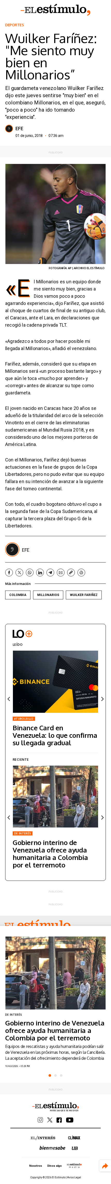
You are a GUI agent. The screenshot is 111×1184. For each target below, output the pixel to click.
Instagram (40, 1120)
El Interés (43, 1138)
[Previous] (9, 698)
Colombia (17, 595)
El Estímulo (55, 10)
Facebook (9, 572)
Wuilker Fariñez (84, 595)
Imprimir (81, 572)
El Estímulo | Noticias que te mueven (55, 1107)
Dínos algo (54, 1166)
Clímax (74, 1137)
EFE (19, 128)
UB (75, 1148)
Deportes (14, 25)
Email (61, 572)
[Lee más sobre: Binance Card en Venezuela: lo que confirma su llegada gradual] (55, 682)
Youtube (69, 1120)
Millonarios (48, 595)
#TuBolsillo (24, 718)
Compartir (105, 1166)
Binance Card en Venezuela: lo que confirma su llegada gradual (55, 735)
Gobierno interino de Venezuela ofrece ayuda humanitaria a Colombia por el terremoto (50, 853)
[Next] (102, 698)
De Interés (22, 833)
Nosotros (35, 1166)
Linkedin (40, 572)
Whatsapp (30, 572)
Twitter (19, 572)
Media (74, 1165)
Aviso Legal (74, 1177)
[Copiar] (71, 572)
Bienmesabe (52, 1148)
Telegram (50, 572)
